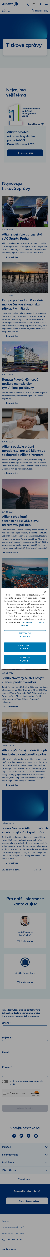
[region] (25, 628)
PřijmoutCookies (25, 659)
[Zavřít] (45, 592)
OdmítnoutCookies (25, 647)
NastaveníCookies (25, 635)
